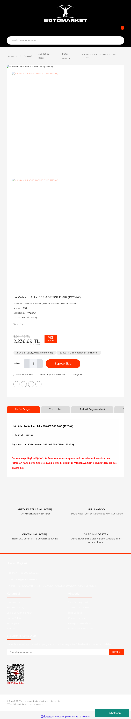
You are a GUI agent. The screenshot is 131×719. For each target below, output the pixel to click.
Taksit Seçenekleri (92, 409)
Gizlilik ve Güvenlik (78, 607)
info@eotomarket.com (28, 579)
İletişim (11, 628)
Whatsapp (114, 713)
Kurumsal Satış (15, 607)
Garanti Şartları (76, 618)
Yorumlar (55, 409)
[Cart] (120, 30)
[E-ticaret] (65, 716)
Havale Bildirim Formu (81, 628)
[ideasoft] (47, 716)
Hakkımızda (13, 602)
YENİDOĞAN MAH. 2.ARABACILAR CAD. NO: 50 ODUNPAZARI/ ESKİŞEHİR (58, 585)
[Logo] (65, 14)
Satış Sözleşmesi (78, 602)
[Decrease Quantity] (27, 363)
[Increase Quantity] (40, 363)
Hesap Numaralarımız (81, 623)
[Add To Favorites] (23, 374)
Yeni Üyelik (13, 623)
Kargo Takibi (14, 618)
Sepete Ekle (63, 363)
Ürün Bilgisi (23, 409)
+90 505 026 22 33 (29, 572)
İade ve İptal (75, 612)
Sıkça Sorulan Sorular (19, 612)
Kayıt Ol (116, 651)
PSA (25, 308)
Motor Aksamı (33, 303)
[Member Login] (65, 30)
